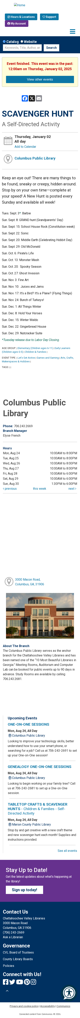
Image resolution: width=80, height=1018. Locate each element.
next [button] (72, 488)
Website (30, 42)
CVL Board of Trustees (18, 952)
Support (50, 16)
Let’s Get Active (26, 357)
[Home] (40, 5)
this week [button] (39, 488)
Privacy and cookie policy (24, 1006)
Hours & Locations (22, 16)
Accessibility (47, 1006)
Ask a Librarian (13, 937)
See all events (67, 851)
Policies (8, 966)
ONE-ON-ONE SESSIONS (28, 724)
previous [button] (10, 488)
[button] (72, 31)
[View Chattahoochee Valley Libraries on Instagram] (33, 983)
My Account (18, 23)
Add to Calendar (25, 147)
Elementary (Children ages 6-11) (35, 348)
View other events (40, 79)
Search (51, 48)
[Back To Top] (7, 991)
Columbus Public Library (35, 158)
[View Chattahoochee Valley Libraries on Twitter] (12, 983)
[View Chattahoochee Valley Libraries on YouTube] (20, 983)
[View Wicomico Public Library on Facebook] (6, 983)
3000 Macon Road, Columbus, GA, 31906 (29, 582)
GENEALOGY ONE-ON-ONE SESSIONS (39, 766)
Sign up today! (24, 889)
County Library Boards (18, 959)
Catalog (12, 42)
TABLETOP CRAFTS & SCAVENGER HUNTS (37, 809)
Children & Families (35, 351)
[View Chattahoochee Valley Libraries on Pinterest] (27, 983)
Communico (63, 1006)
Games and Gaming (48, 357)
